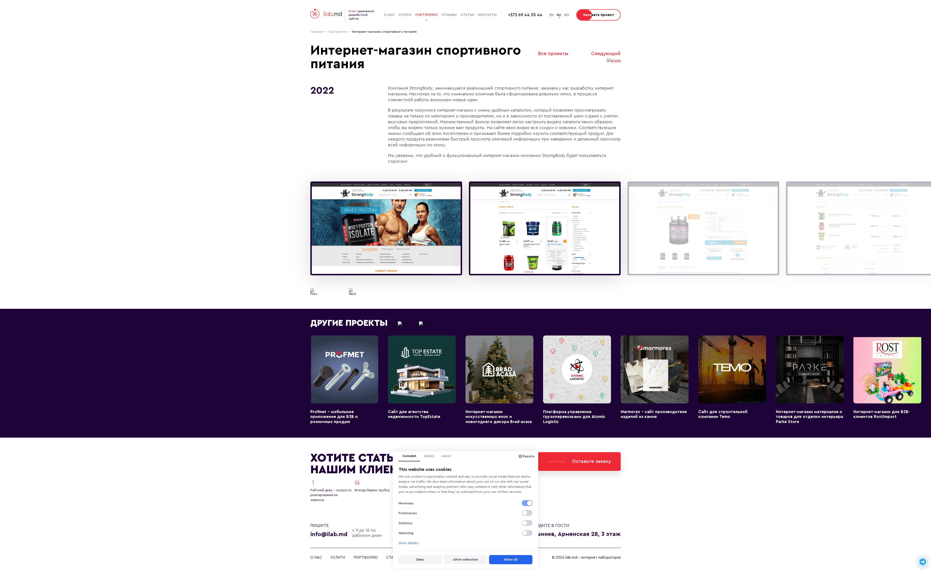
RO (566, 14)
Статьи (467, 14)
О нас (389, 14)
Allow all (511, 559)
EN (552, 14)
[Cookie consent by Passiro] (526, 456)
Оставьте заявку (591, 461)
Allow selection (465, 559)
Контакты (487, 14)
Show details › (409, 543)
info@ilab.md (328, 534)
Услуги (404, 14)
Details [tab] (429, 456)
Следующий (606, 53)
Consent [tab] (409, 456)
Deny (420, 559)
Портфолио (426, 14)
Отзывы (449, 14)
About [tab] (446, 456)
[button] (313, 292)
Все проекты (553, 53)
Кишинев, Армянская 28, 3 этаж (574, 534)
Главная (316, 31)
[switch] (527, 503)
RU (559, 14)
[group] (386, 228)
